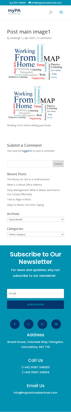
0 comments (44, 38)
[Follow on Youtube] (56, 324)
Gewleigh (15, 38)
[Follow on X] (28, 324)
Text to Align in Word (19, 199)
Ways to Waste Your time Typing (25, 204)
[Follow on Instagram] (42, 324)
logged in (27, 150)
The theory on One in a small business (28, 179)
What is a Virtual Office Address (24, 184)
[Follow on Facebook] (15, 324)
